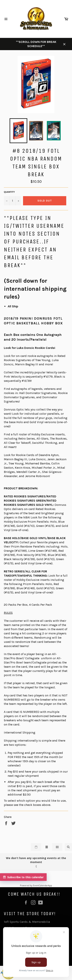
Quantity (9, 192)
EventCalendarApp (42, 885)
